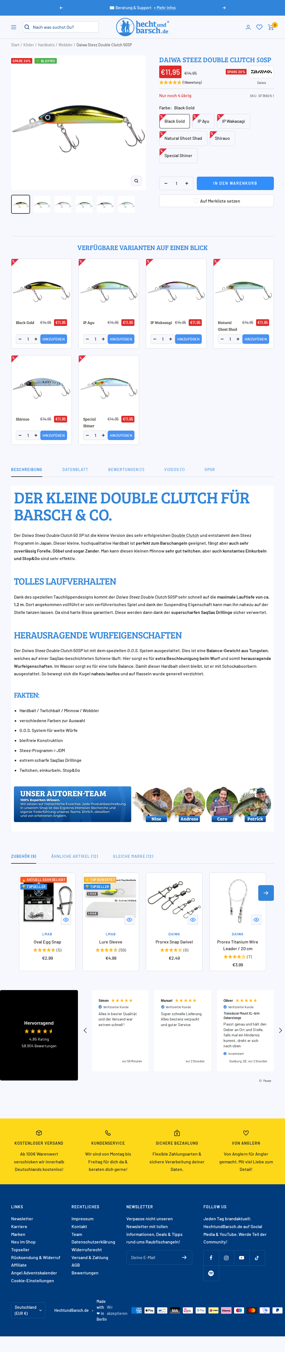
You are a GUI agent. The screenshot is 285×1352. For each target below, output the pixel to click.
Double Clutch (185, 535)
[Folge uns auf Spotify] (211, 1273)
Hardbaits (46, 44)
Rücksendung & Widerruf (35, 1257)
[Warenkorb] (271, 27)
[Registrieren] (184, 1257)
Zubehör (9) (23, 856)
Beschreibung (26, 469)
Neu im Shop (23, 1241)
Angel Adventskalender (34, 1272)
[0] (259, 27)
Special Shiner (176, 153)
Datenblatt (75, 469)
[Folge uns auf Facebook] (211, 1257)
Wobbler (65, 44)
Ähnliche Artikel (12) (74, 856)
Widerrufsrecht (87, 1249)
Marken (18, 1234)
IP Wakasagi (231, 119)
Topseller (20, 1249)
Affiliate (19, 1264)
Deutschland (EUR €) (25, 1310)
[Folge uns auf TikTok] (257, 1257)
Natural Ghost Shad (181, 136)
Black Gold (172, 119)
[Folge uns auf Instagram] (226, 1257)
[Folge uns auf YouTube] (241, 1257)
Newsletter (22, 1218)
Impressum (83, 1218)
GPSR (210, 469)
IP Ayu (201, 119)
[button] (85, 1030)
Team (77, 1234)
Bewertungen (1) (126, 469)
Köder (28, 44)
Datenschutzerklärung (93, 1241)
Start (15, 44)
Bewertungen (85, 1272)
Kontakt (79, 1226)
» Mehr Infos (165, 7)
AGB (76, 1264)
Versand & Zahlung (90, 1257)
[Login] (248, 27)
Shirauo (220, 136)
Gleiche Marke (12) (133, 856)
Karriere (19, 1226)
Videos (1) (174, 469)
